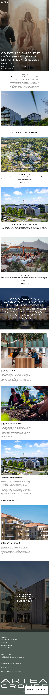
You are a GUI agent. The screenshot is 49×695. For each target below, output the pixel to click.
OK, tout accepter (30, 691)
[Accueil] (4, 2)
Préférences (38, 691)
